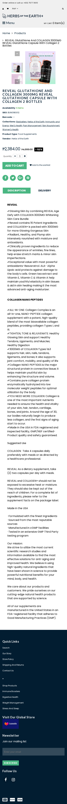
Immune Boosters (11, 691)
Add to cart (14, 166)
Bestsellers (21, 121)
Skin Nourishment (51, 125)
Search (6, 647)
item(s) (54, 23)
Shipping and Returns (13, 664)
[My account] (3, 9)
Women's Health (10, 129)
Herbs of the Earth (36, 121)
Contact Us (8, 670)
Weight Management (13, 702)
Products (20, 33)
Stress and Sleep (10, 708)
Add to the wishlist (41, 165)
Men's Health (16, 125)
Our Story (6, 653)
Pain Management (32, 125)
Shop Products (9, 685)
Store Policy (8, 659)
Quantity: (7, 156)
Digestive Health (10, 697)
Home (6, 33)
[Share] (5, 178)
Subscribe (10, 763)
